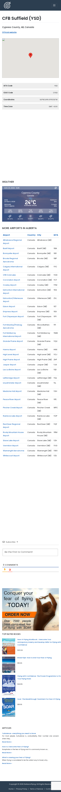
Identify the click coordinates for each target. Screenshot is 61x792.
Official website (9, 32)
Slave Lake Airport (11, 440)
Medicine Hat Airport (12, 391)
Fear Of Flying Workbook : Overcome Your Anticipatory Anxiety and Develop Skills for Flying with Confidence (39, 642)
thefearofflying (30, 784)
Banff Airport (8, 248)
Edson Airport (9, 306)
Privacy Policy (21, 789)
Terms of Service (36, 789)
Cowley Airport (9, 285)
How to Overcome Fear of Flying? (15, 747)
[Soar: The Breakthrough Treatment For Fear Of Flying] (8, 707)
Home (11, 789)
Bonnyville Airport (11, 253)
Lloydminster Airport (12, 383)
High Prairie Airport (11, 359)
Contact (49, 789)
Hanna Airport (9, 349)
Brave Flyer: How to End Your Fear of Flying (34, 658)
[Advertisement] (30, 146)
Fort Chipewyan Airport (13, 316)
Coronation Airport (11, 280)
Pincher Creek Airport (12, 407)
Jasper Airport (9, 364)
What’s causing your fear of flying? (16, 757)
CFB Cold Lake (9, 275)
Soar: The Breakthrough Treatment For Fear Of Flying (38, 699)
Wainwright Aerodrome (13, 450)
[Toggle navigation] (54, 5)
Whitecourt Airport (11, 455)
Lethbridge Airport (11, 378)
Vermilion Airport (10, 445)
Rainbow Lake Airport (12, 416)
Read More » (7, 742)
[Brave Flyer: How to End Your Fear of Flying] (8, 664)
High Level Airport (11, 354)
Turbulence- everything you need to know (19, 733)
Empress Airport (10, 311)
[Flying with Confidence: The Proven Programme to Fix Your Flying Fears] (8, 685)
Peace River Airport (11, 399)
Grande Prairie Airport (13, 341)
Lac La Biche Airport (12, 369)
